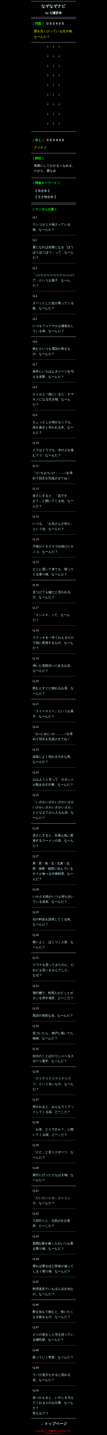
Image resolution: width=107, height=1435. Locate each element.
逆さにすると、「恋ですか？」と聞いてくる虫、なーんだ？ (53, 501)
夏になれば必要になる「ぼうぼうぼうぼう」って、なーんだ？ (53, 252)
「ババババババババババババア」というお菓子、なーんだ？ (53, 280)
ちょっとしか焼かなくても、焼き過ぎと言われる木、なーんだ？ (53, 427)
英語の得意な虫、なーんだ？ (53, 1015)
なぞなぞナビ (53, 6)
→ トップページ (53, 1424)
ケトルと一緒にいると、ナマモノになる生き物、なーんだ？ (53, 399)
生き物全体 (45, 197)
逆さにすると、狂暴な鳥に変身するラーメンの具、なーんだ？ (53, 841)
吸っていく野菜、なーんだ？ (53, 1357)
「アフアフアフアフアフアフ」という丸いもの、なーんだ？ (53, 1084)
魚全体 (42, 190)
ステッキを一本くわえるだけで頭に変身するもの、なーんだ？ (53, 643)
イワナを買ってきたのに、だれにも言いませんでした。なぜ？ (53, 970)
